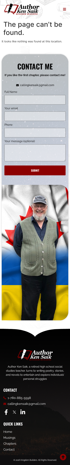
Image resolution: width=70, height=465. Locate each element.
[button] (64, 9)
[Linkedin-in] (22, 412)
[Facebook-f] (6, 412)
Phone (8, 124)
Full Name (10, 92)
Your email (11, 108)
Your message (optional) (19, 141)
